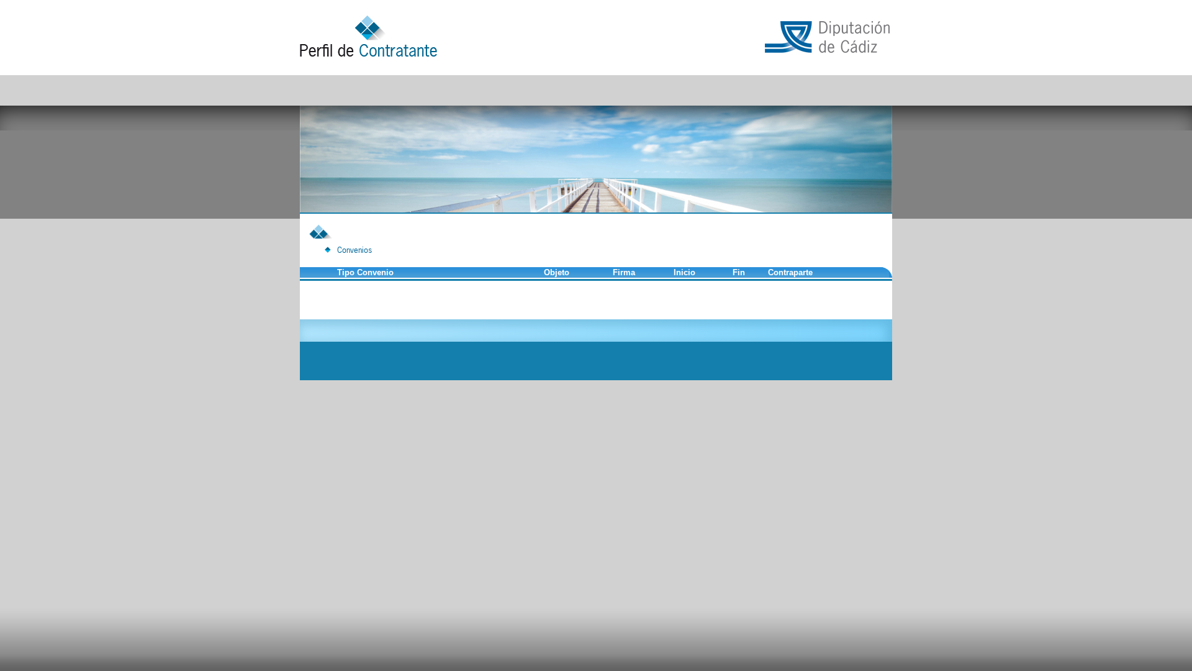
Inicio (684, 272)
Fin (739, 272)
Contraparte (790, 272)
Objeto (556, 272)
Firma (624, 272)
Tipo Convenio (365, 272)
